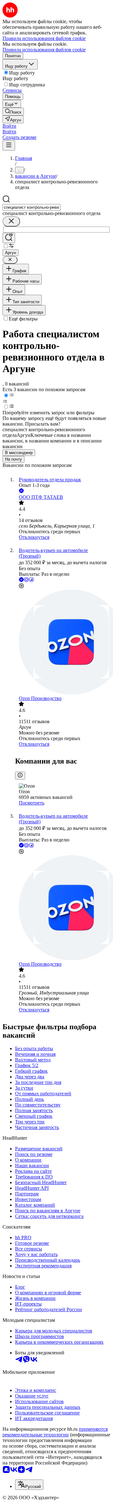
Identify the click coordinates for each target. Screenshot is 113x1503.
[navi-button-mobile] (9, 145)
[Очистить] (11, 221)
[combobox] (32, 207)
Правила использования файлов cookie (44, 49)
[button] (9, 126)
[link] (13, 111)
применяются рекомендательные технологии (55, 1431)
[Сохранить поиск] (9, 238)
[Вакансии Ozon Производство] (63, 643)
